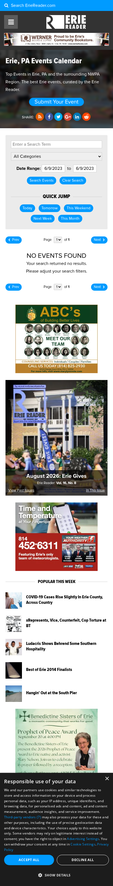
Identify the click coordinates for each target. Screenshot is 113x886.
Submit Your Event (56, 102)
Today (27, 208)
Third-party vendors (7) (22, 817)
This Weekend (79, 208)
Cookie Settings (82, 844)
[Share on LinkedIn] (77, 117)
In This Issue (95, 490)
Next (97, 240)
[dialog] (56, 829)
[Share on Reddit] (86, 117)
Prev (15, 240)
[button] (56, 875)
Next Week (42, 219)
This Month (70, 219)
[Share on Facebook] (49, 117)
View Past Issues (21, 490)
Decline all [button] (83, 860)
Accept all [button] (29, 860)
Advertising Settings (83, 838)
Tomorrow (49, 208)
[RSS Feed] (40, 117)
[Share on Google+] (68, 117)
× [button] (107, 779)
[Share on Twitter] (58, 117)
